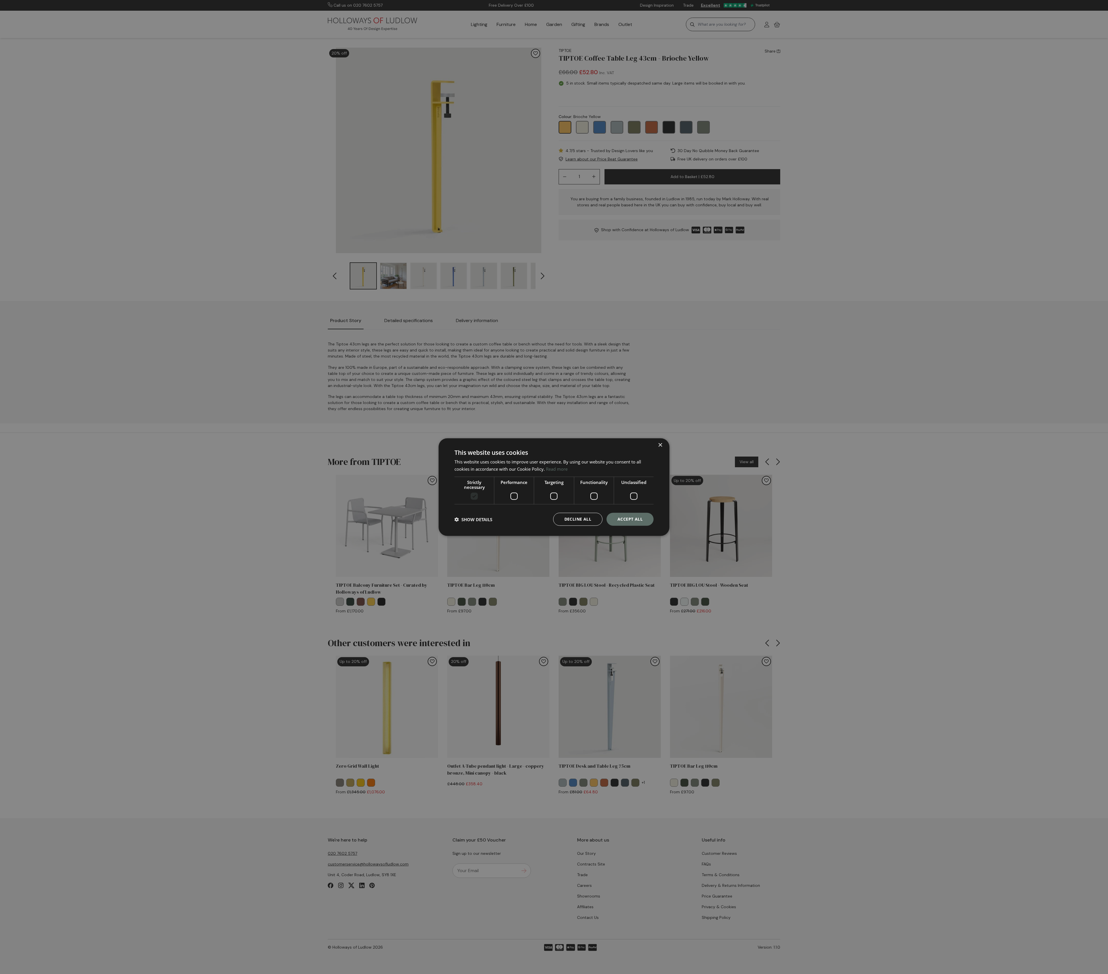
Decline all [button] (577, 519)
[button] (473, 519)
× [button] (660, 445)
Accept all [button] (630, 519)
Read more (557, 469)
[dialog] (554, 487)
